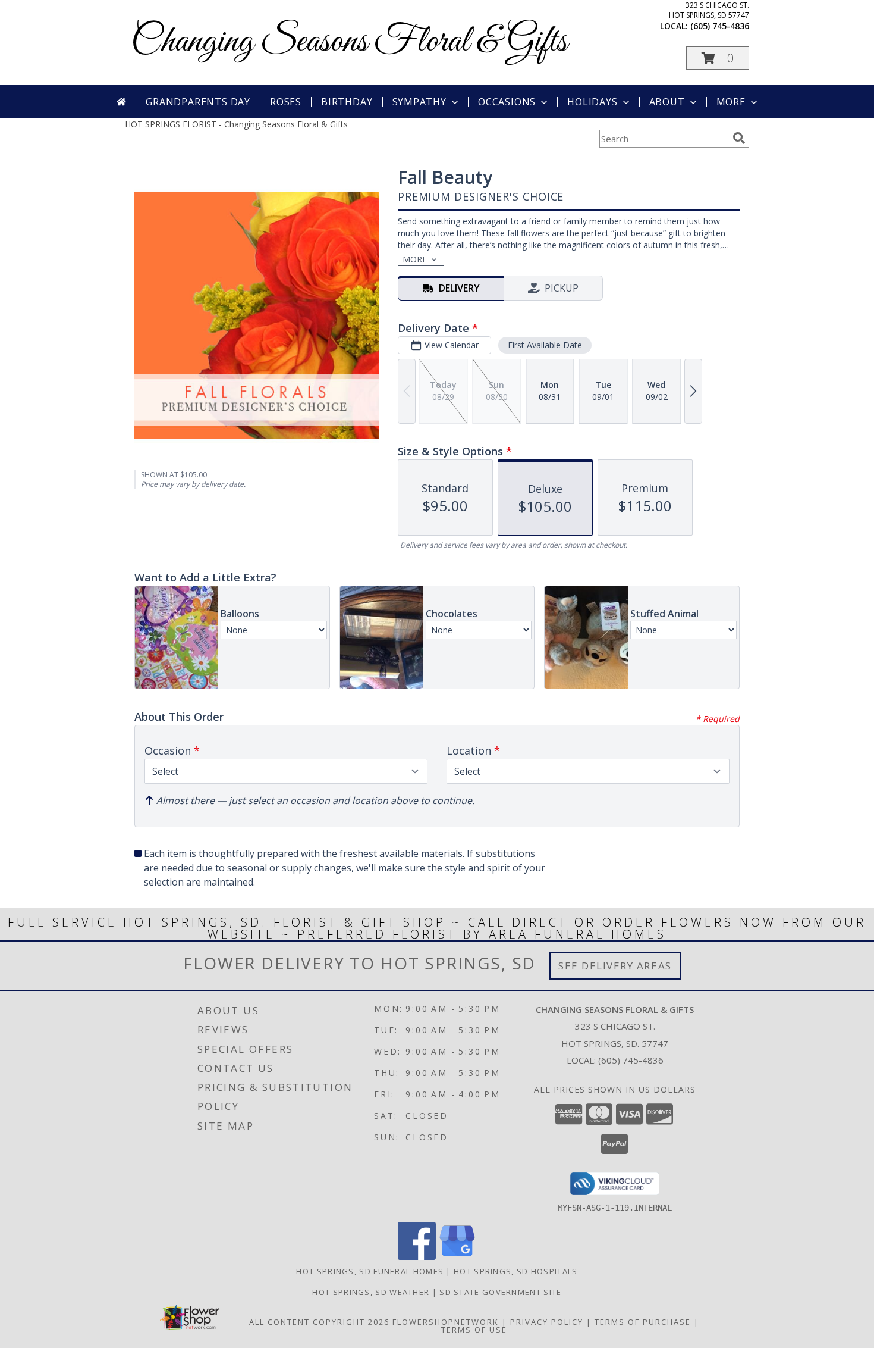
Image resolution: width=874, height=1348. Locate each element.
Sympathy (419, 101)
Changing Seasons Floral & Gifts (349, 42)
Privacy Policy (546, 1321)
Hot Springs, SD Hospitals (516, 1271)
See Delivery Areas (615, 965)
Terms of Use (474, 1329)
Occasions (507, 101)
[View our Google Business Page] (457, 1256)
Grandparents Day (198, 101)
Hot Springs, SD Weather (370, 1292)
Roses (285, 101)
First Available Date (545, 345)
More (731, 101)
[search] (739, 138)
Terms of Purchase (643, 1321)
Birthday (346, 101)
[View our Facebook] (417, 1256)
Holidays (592, 101)
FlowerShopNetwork (445, 1321)
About (667, 101)
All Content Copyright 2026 (319, 1321)
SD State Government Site (500, 1292)
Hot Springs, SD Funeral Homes (370, 1271)
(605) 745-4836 (719, 26)
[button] (717, 58)
